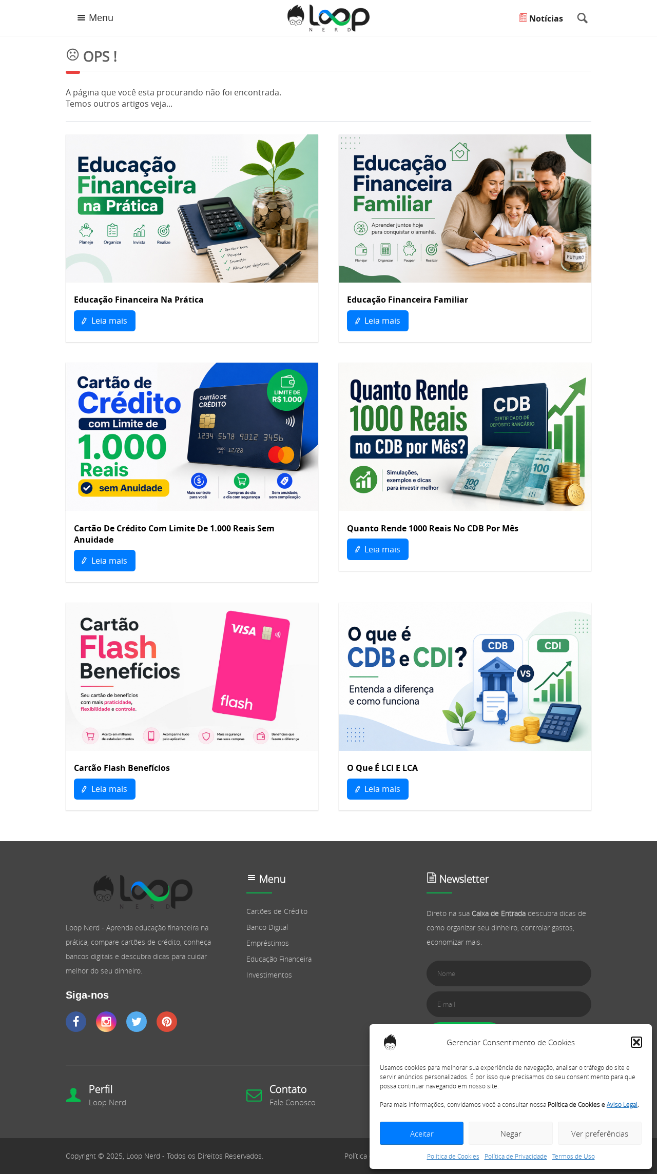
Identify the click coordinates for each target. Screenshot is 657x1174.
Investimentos (269, 975)
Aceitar (422, 1133)
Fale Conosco (292, 1102)
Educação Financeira (279, 959)
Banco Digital (267, 927)
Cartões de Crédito (276, 911)
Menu (101, 18)
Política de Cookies (453, 1156)
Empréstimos (267, 943)
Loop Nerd (107, 1102)
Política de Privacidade (516, 1156)
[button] (636, 1042)
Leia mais (108, 320)
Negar (510, 1133)
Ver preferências (599, 1133)
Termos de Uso (573, 1156)
